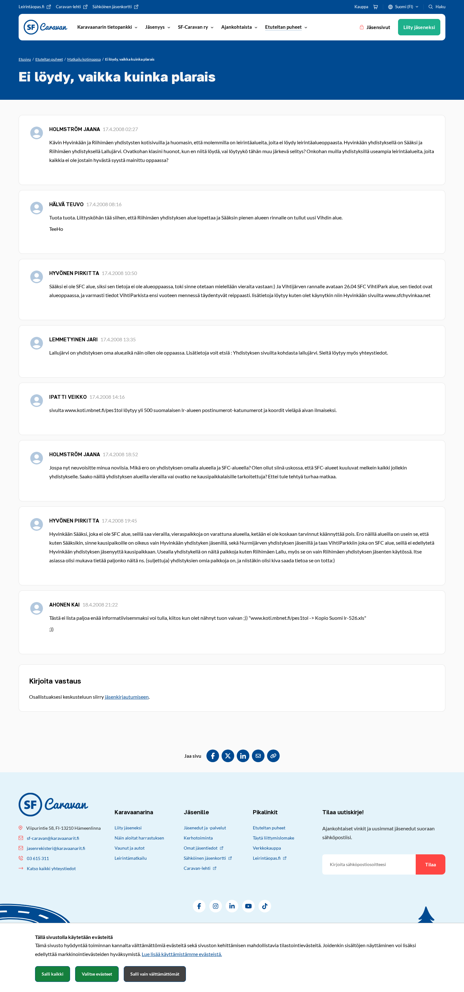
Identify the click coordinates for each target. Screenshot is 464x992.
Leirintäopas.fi (267, 858)
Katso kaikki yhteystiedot (51, 868)
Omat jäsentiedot (200, 848)
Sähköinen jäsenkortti (205, 858)
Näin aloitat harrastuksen (139, 837)
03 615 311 (38, 858)
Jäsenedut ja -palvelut (205, 827)
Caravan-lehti (197, 868)
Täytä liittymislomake (273, 837)
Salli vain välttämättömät (154, 974)
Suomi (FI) (404, 6)
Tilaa (430, 864)
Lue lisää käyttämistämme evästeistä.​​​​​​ (182, 954)
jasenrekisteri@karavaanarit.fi (56, 848)
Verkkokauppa (267, 848)
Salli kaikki (52, 974)
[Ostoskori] (375, 7)
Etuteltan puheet (269, 827)
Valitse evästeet (97, 974)
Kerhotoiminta (198, 837)
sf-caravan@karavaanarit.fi (53, 838)
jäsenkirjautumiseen (127, 697)
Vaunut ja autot (130, 848)
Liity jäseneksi (128, 827)
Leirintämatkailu (131, 858)
